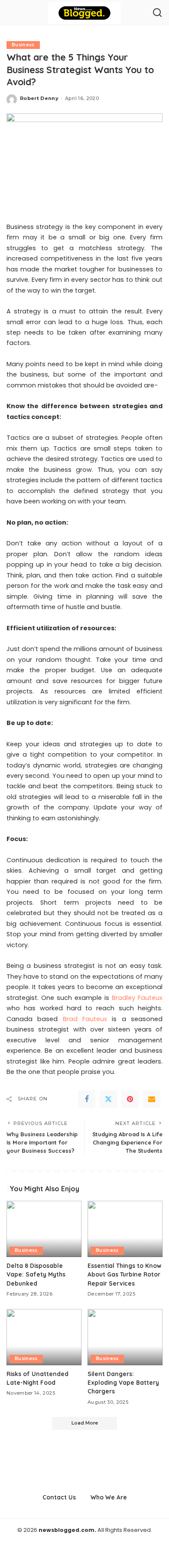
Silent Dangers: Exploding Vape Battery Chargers (123, 1382)
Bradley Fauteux (137, 997)
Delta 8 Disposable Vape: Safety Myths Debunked (35, 1274)
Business (23, 45)
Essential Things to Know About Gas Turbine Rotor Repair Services (124, 1274)
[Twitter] (108, 1099)
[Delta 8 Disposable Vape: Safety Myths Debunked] (43, 1229)
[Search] (157, 13)
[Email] (151, 1099)
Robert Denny (39, 98)
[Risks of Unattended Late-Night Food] (43, 1337)
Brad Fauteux (85, 1019)
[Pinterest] (130, 1099)
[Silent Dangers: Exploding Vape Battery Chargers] (125, 1337)
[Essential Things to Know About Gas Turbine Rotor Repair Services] (125, 1229)
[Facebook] (86, 1099)
